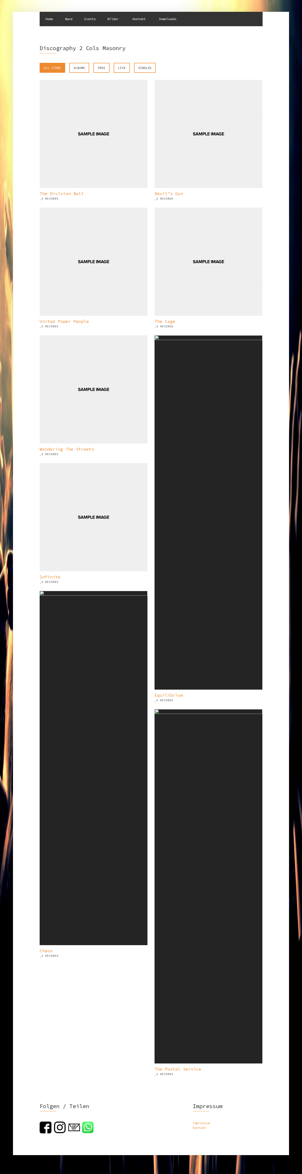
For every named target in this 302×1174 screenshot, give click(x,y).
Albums (79, 68)
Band (68, 19)
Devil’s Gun (169, 193)
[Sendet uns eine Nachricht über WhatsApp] (88, 1127)
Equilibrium (169, 695)
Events (90, 19)
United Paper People (64, 321)
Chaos (46, 950)
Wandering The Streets (67, 449)
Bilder (113, 19)
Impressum (201, 1123)
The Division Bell (62, 193)
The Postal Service (178, 1069)
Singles (144, 68)
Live (122, 68)
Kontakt (139, 19)
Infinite (50, 577)
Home (49, 19)
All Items (52, 68)
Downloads (167, 19)
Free (101, 68)
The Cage (165, 321)
